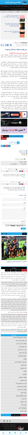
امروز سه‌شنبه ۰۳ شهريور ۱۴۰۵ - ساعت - (17, 6)
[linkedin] (9, 146)
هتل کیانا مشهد (23, 353)
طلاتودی (25, 374)
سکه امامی (24, 399)
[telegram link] (7, 421)
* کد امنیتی (23, 221)
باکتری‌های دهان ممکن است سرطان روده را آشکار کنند (11, 32)
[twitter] (2, 146)
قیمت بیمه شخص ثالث (21, 383)
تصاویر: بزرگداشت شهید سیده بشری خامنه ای (17, 312)
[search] (2, 6)
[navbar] (26, 6)
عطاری (25, 359)
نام (25, 197)
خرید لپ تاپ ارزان (22, 350)
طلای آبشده (24, 405)
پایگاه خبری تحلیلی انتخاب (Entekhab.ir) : (18, 53)
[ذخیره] (6, 45)
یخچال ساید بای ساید (21, 344)
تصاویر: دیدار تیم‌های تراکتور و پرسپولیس (16, 261)
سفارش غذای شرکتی (22, 386)
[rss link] (10, 421)
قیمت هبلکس (23, 380)
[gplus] (7, 146)
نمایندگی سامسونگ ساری (21, 362)
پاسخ (7, 171)
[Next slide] (2, 233)
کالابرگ (25, 371)
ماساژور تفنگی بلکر (22, 356)
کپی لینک (4, 138)
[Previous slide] (6, 233)
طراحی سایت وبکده (22, 389)
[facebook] (4, 146)
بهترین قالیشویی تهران (21, 396)
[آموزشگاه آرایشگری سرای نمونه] (14, 130)
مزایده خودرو (24, 393)
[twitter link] (4, 421)
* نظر (25, 208)
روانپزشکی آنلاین (23, 408)
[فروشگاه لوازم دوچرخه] (14, 123)
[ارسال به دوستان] (3, 45)
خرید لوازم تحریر (23, 347)
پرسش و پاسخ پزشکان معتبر (20, 337)
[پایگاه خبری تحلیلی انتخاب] (24, 2)
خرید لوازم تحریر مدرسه (21, 340)
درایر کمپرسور (23, 368)
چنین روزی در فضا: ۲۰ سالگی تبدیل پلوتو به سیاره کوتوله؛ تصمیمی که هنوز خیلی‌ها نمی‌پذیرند (12, 25)
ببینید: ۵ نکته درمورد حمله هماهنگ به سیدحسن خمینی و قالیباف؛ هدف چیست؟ (13, 330)
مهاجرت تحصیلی (23, 377)
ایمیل (25, 203)
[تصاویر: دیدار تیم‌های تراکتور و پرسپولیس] (13, 248)
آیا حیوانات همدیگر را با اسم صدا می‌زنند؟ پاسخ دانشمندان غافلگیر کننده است (11, 17)
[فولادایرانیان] (14, 114)
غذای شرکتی (24, 365)
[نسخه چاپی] (1, 45)
